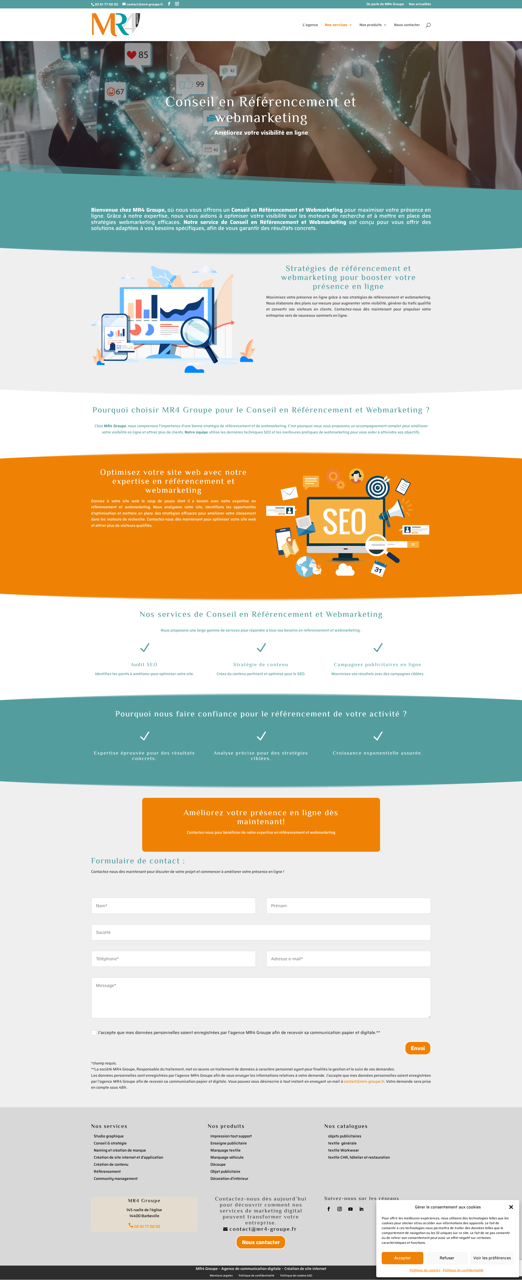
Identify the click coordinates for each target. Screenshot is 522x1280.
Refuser (447, 1258)
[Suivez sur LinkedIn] (361, 1209)
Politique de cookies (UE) (296, 1276)
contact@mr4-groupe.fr (364, 1081)
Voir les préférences (492, 1258)
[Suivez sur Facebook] (328, 1209)
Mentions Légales (221, 1276)
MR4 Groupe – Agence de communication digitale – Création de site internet (261, 1269)
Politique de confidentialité (463, 1270)
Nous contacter (407, 25)
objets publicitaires (344, 1136)
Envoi (418, 1048)
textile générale (342, 1143)
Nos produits (370, 25)
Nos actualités (420, 4)
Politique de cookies (425, 1270)
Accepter (402, 1258)
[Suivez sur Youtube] (350, 1209)
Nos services (336, 25)
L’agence (310, 25)
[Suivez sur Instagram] (339, 1209)
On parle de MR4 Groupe (385, 4)
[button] (511, 1207)
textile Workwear (343, 1150)
